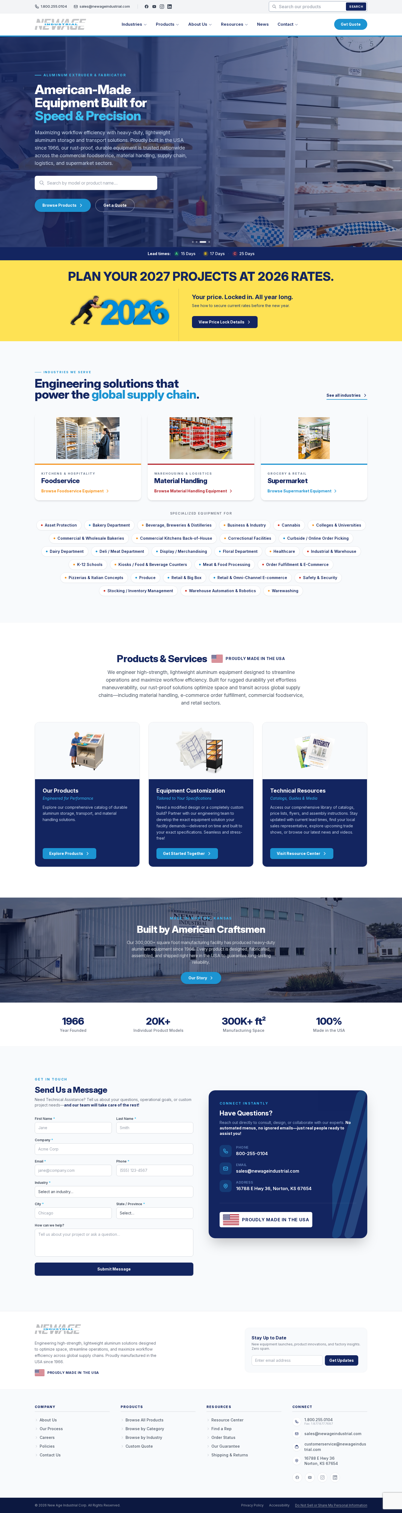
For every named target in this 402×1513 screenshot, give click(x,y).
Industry (43, 1183)
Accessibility (279, 1505)
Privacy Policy (252, 1505)
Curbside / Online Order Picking (318, 538)
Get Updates (341, 1360)
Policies (47, 1446)
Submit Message (114, 1269)
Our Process (51, 1428)
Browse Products (59, 205)
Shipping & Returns (229, 1455)
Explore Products (66, 853)
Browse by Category (145, 1428)
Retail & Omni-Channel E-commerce (252, 577)
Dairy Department (67, 551)
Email (40, 1161)
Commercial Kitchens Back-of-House (176, 538)
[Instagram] (162, 6)
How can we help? (49, 1225)
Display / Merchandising (183, 551)
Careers (47, 1437)
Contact (285, 24)
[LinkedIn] (169, 6)
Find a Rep (221, 1428)
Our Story (197, 977)
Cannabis (291, 525)
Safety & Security (320, 577)
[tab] (193, 242)
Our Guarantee (225, 1446)
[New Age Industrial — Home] (60, 24)
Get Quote (351, 24)
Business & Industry (247, 525)
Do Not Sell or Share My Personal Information (331, 1505)
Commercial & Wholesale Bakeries (90, 538)
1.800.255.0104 (54, 6)
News (263, 24)
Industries (132, 24)
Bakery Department (111, 525)
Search (356, 6)
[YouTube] (154, 6)
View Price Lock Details (221, 322)
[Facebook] (146, 6)
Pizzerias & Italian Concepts (96, 577)
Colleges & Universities (338, 525)
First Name (45, 1119)
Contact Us (50, 1455)
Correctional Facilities (249, 538)
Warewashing (285, 590)
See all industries (344, 395)
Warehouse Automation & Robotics (222, 590)
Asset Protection (61, 525)
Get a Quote (115, 205)
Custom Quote (139, 1446)
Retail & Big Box (186, 577)
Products (165, 24)
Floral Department (240, 551)
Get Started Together (184, 853)
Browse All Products (145, 1420)
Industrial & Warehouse (333, 551)
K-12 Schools (90, 564)
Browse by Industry (144, 1437)
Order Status (223, 1437)
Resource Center (227, 1420)
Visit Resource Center (298, 853)
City (39, 1204)
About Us (197, 24)
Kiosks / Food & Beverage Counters (152, 564)
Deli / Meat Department (122, 551)
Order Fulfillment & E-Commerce (297, 564)
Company (44, 1140)
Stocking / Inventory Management (140, 590)
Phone (122, 1161)
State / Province (130, 1204)
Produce (147, 577)
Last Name (126, 1119)
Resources (232, 24)
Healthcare (284, 551)
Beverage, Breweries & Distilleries (179, 525)
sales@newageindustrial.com (105, 6)
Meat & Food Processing (226, 564)
